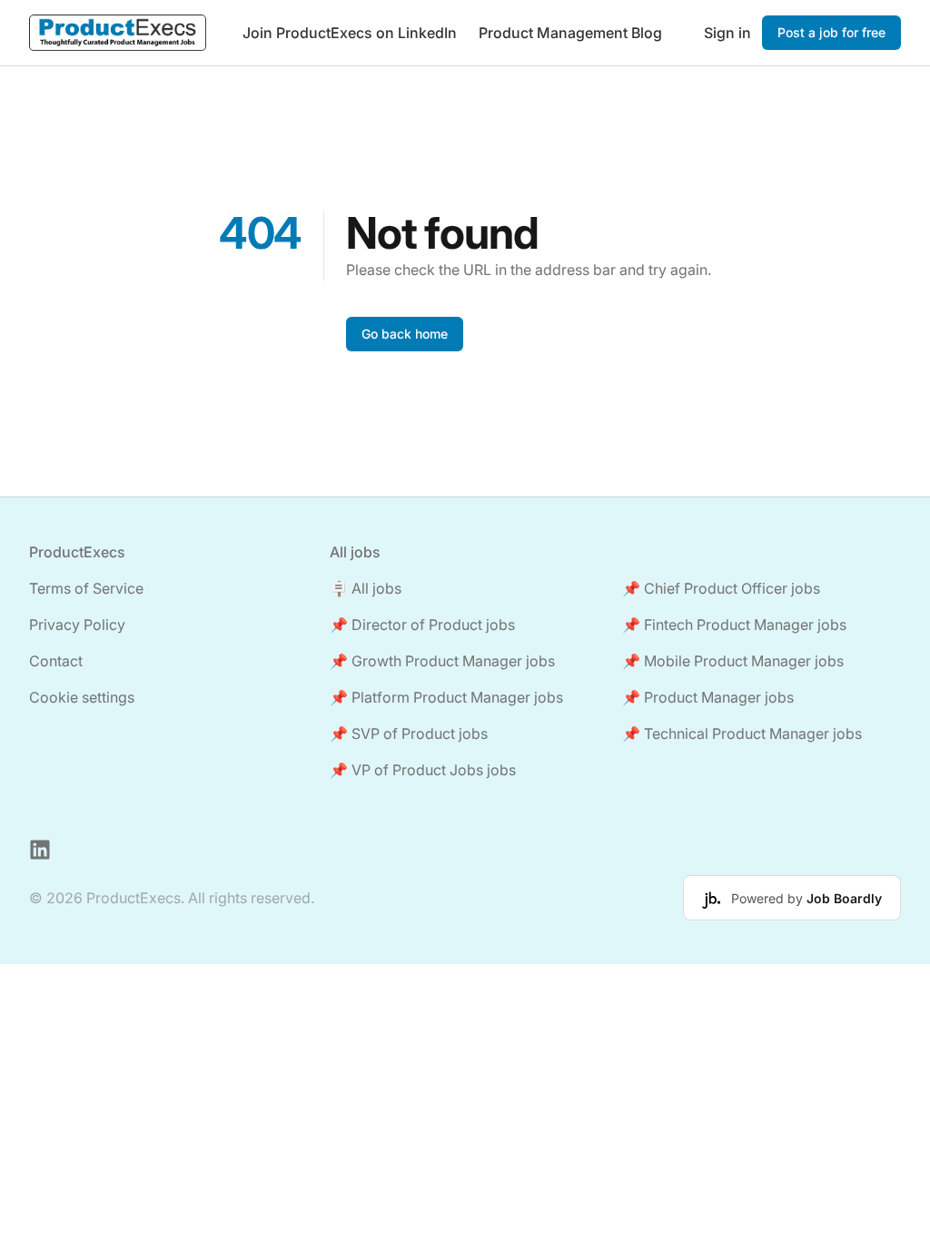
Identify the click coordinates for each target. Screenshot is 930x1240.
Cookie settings (81, 697)
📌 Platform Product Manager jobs (446, 697)
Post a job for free (831, 32)
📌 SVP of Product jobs (409, 733)
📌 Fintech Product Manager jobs (734, 624)
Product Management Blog (570, 33)
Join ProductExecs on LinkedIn (349, 33)
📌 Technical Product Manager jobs (742, 733)
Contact (56, 661)
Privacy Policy (77, 624)
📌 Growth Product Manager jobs (442, 661)
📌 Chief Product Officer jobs (721, 588)
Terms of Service (86, 588)
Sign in (727, 33)
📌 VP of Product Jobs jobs (423, 770)
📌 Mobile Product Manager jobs (733, 661)
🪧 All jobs (365, 588)
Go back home (404, 333)
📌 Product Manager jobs (708, 697)
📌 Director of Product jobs (422, 624)
